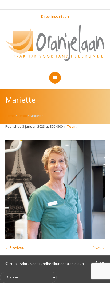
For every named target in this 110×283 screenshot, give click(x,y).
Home (10, 115)
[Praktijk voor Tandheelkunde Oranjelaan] (55, 42)
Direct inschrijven (55, 16)
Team (22, 115)
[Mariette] (55, 189)
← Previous (14, 247)
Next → (99, 247)
